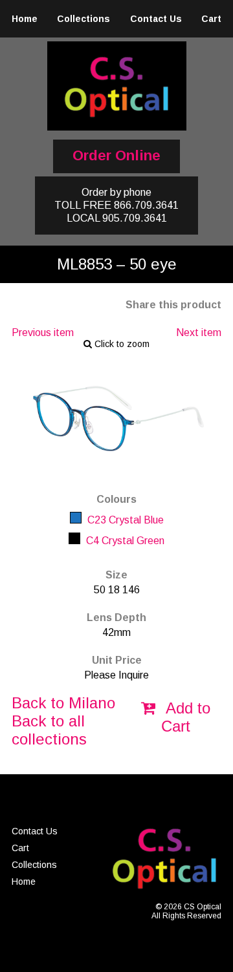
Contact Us (156, 19)
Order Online (116, 155)
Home (25, 19)
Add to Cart (185, 717)
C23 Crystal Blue (124, 519)
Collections (83, 19)
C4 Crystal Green (123, 540)
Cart (211, 19)
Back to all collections (49, 730)
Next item (198, 332)
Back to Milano (63, 703)
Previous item (43, 332)
